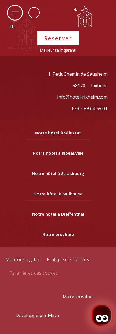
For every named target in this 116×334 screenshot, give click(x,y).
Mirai (53, 315)
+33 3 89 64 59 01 (89, 108)
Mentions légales (23, 259)
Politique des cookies (68, 259)
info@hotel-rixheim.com (82, 97)
